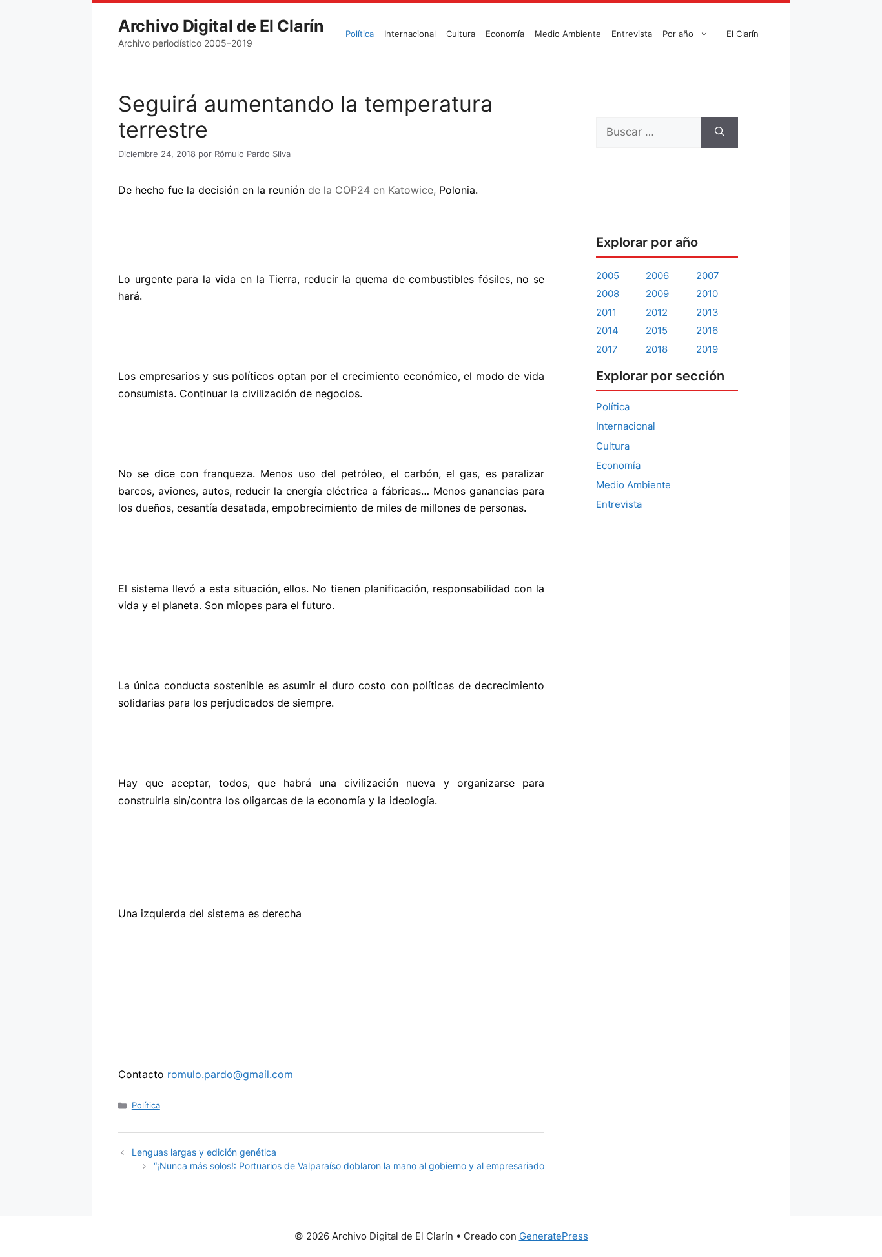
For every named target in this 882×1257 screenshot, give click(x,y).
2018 (657, 349)
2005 (607, 275)
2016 (707, 330)
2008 (607, 293)
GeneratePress (553, 1236)
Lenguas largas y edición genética (204, 1152)
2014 (607, 330)
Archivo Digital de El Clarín (221, 26)
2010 (707, 293)
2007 (707, 275)
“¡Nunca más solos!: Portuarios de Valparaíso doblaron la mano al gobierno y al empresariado (349, 1165)
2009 (657, 293)
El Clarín (742, 33)
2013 (707, 312)
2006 (657, 275)
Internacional (410, 33)
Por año (677, 33)
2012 (657, 312)
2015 (657, 330)
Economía (505, 33)
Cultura (460, 33)
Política (359, 33)
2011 (606, 312)
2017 (607, 349)
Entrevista (631, 33)
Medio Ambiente (568, 33)
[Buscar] (719, 132)
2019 (707, 349)
